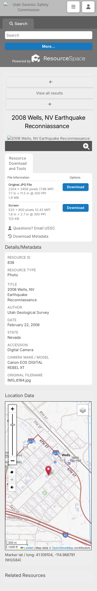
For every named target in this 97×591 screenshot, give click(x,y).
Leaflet (28, 548)
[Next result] (50, 104)
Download (75, 187)
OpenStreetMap (62, 548)
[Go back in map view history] (12, 487)
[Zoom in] (12, 409)
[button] (48, 471)
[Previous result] (50, 82)
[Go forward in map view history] (12, 480)
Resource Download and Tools (18, 163)
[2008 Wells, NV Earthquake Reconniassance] (48, 138)
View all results (49, 93)
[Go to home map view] (12, 472)
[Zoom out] (12, 460)
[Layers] (82, 410)
